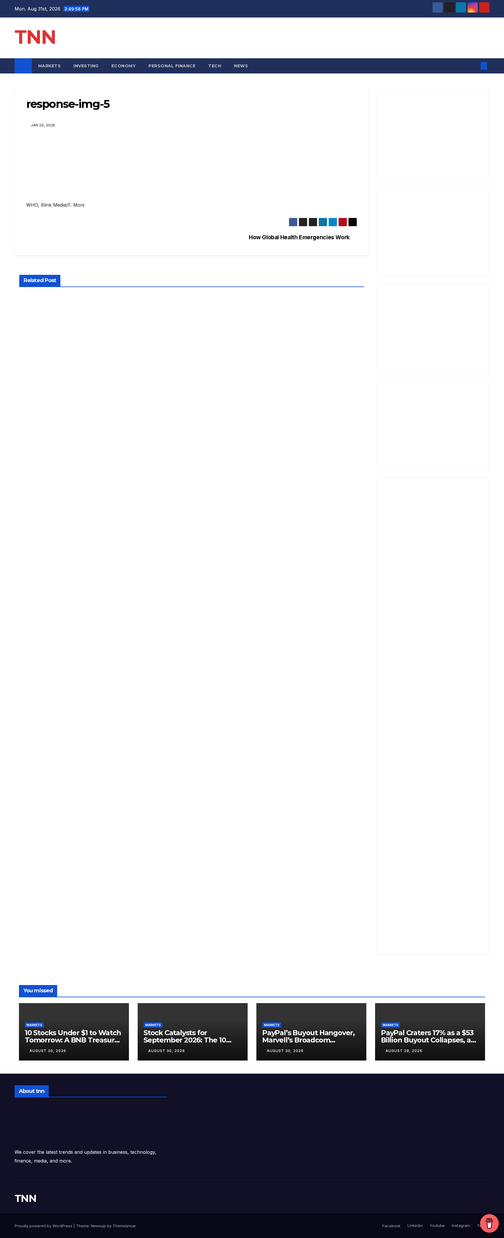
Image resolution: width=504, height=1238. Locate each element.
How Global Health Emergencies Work (299, 237)
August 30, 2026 (47, 1051)
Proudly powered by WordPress (44, 1225)
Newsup (98, 1225)
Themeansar (124, 1225)
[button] (474, 66)
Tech (214, 65)
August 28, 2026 (404, 1051)
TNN (35, 36)
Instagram (460, 1225)
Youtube (436, 1225)
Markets (49, 65)
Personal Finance (171, 65)
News (241, 65)
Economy (123, 65)
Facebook (391, 1225)
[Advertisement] (434, 135)
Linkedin (414, 1225)
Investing (86, 65)
